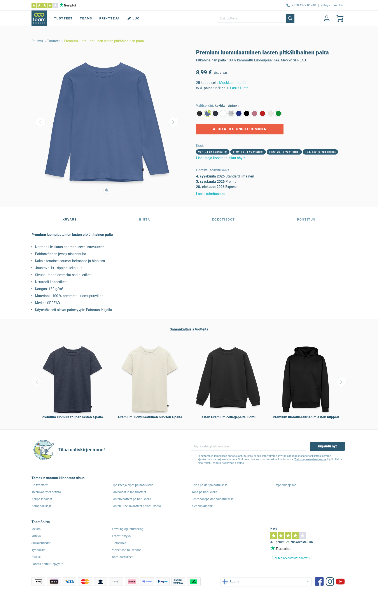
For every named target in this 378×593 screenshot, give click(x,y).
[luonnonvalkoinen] (270, 113)
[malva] (254, 113)
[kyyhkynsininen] (207, 113)
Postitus (306, 219)
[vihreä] (278, 113)
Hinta (144, 219)
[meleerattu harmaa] (231, 113)
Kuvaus (70, 219)
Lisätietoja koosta (210, 158)
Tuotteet (63, 18)
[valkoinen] (223, 113)
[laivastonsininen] (215, 113)
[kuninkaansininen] (238, 113)
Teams (86, 18)
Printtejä (109, 18)
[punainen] (262, 113)
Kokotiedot (223, 219)
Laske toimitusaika (210, 194)
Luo (136, 18)
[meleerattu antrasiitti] (199, 113)
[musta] (246, 113)
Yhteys (325, 5)
